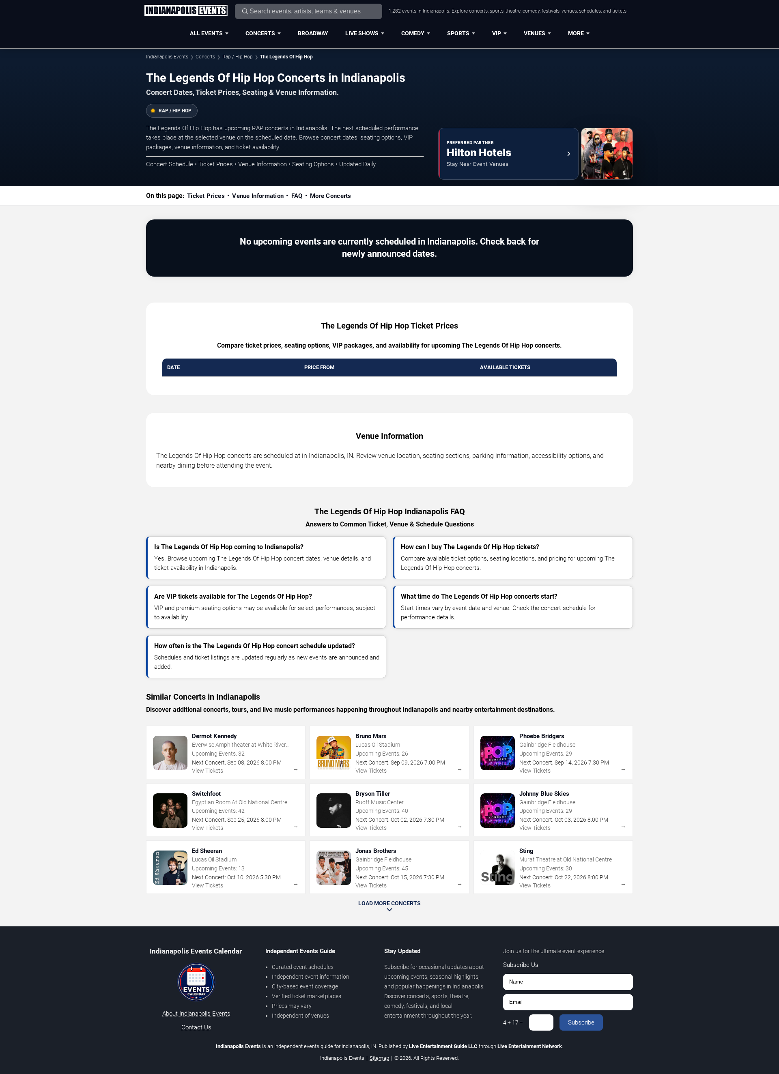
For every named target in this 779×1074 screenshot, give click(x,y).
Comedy (412, 33)
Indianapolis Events (167, 57)
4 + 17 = (513, 1022)
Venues (534, 33)
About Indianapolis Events (196, 1013)
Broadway (313, 33)
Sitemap (379, 1058)
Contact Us (196, 1027)
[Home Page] (186, 10)
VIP (496, 33)
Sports (458, 33)
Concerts (260, 33)
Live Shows (362, 33)
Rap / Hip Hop (237, 57)
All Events (206, 33)
